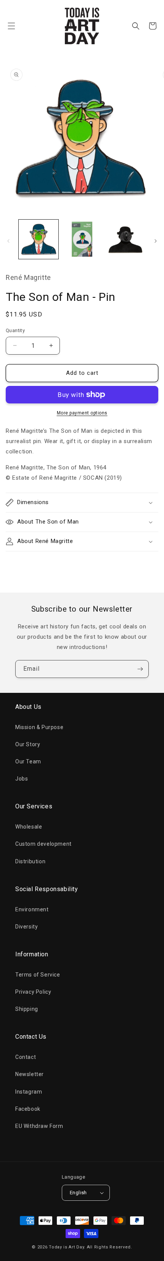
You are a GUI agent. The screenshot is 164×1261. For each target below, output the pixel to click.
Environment (32, 909)
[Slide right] (155, 241)
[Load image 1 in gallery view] (38, 239)
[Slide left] (8, 241)
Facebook (27, 1109)
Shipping (26, 1009)
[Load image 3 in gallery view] (125, 239)
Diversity (26, 927)
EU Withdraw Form (39, 1126)
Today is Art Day (66, 1247)
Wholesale (28, 827)
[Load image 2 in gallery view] (82, 239)
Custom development (43, 844)
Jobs (21, 779)
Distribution (30, 861)
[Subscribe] (140, 669)
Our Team (28, 761)
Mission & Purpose (39, 727)
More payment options (82, 413)
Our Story (27, 744)
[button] (11, 26)
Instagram (28, 1092)
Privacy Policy (33, 992)
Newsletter (29, 1074)
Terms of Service (37, 975)
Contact (25, 1057)
